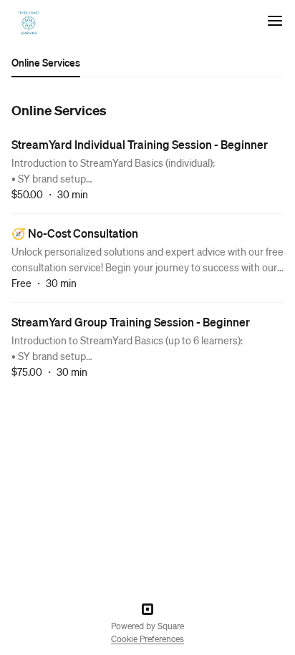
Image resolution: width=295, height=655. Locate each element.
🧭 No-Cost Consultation (74, 233)
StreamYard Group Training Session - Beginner (130, 321)
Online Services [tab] (45, 62)
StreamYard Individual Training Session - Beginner (139, 144)
